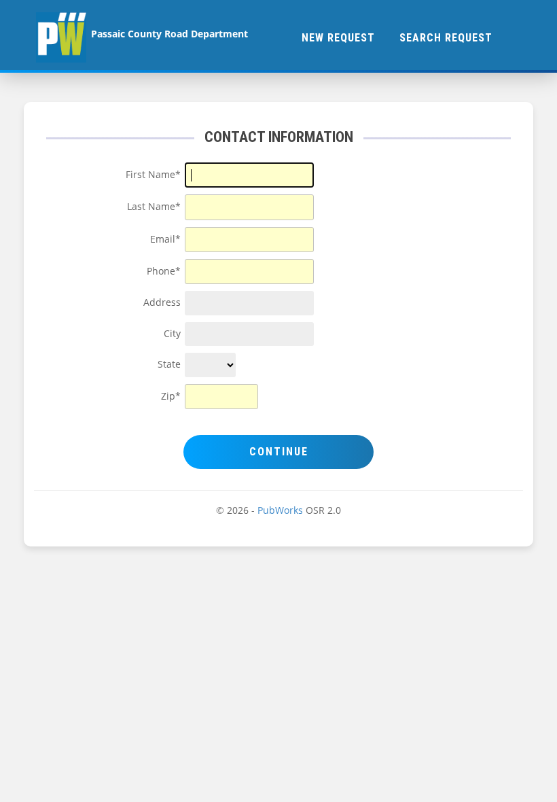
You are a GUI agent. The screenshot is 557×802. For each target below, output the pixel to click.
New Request (338, 37)
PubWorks (280, 510)
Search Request (445, 37)
